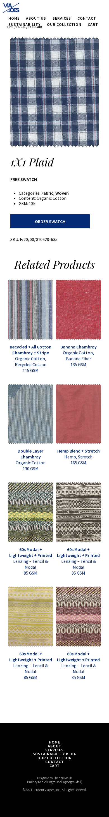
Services (62, 18)
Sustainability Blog (55, 753)
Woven (62, 193)
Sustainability (24, 24)
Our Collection (64, 24)
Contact (86, 18)
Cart (93, 24)
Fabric (47, 193)
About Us (36, 18)
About (54, 746)
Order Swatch (50, 221)
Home (14, 18)
